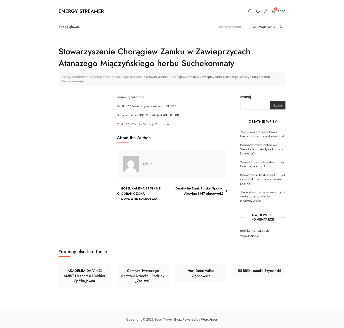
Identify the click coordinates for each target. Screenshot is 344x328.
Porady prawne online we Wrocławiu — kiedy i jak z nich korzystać (261, 149)
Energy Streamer (81, 11)
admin (147, 164)
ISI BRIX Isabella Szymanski (259, 270)
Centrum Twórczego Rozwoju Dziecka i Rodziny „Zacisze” (142, 275)
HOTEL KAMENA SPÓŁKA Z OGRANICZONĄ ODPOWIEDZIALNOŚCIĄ (141, 193)
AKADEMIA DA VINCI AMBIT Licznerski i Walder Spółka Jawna (85, 275)
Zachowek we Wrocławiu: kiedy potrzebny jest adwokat (262, 134)
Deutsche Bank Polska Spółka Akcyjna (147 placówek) (199, 191)
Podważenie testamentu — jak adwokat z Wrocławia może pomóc (262, 179)
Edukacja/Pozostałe (156, 124)
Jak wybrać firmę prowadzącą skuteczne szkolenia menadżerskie (262, 196)
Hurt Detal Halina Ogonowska (201, 273)
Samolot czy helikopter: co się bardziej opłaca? (262, 164)
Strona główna (69, 26)
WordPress (209, 319)
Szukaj (245, 97)
